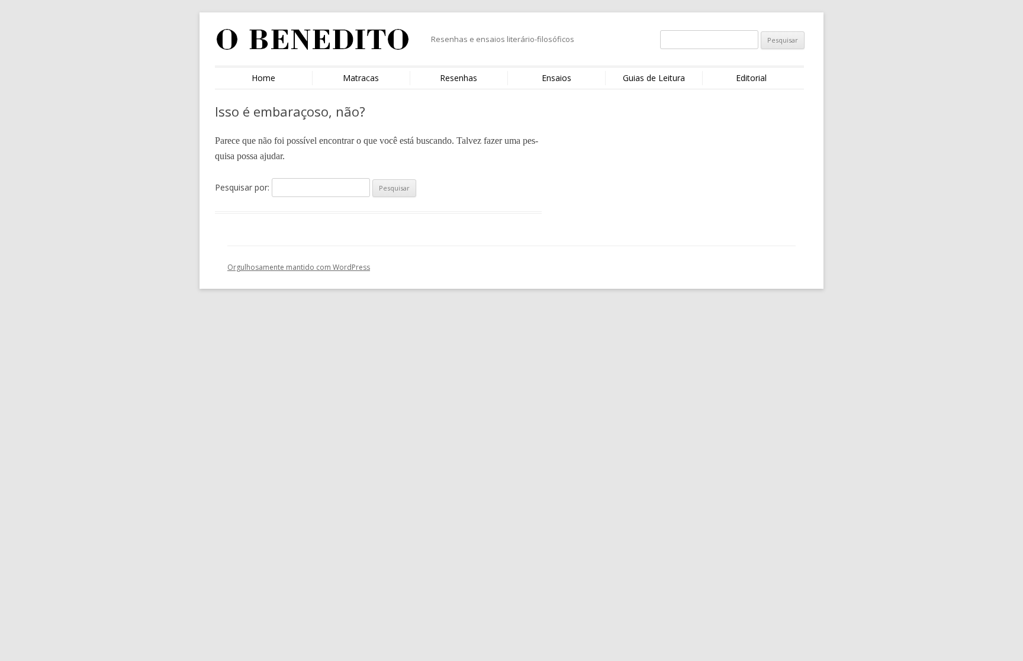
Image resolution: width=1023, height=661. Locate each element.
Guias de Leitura (654, 77)
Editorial (751, 77)
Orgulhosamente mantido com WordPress (298, 267)
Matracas (361, 77)
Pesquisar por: (242, 187)
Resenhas (458, 77)
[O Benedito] (313, 44)
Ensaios (556, 77)
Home (263, 77)
